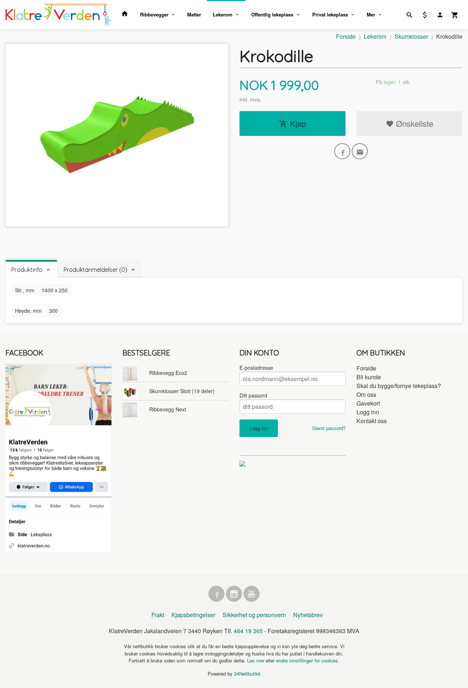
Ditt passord (253, 395)
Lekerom (223, 14)
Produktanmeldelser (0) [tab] (95, 269)
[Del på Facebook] (342, 151)
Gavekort (368, 403)
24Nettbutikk (247, 673)
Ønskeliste (413, 123)
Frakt (157, 615)
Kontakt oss (371, 421)
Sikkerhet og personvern (254, 615)
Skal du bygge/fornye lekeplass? (398, 385)
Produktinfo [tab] (26, 269)
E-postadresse (256, 367)
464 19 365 (248, 631)
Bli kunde (368, 377)
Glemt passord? (329, 428)
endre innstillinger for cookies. (307, 660)
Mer (371, 14)
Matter (194, 14)
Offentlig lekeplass (272, 14)
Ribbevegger (154, 14)
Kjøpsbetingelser (193, 615)
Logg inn (367, 412)
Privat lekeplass (330, 14)
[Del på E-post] (360, 151)
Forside (346, 36)
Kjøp (298, 123)
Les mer (256, 660)
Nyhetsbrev (308, 615)
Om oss (366, 394)
